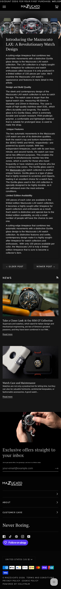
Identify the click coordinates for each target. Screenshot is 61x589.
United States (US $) (17, 559)
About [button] (6, 502)
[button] (30, 494)
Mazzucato (11, 577)
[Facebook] (4, 536)
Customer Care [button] (12, 512)
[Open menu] (7, 7)
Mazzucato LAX (18, 170)
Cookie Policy (30, 580)
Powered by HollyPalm (16, 584)
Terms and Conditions (40, 577)
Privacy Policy (11, 580)
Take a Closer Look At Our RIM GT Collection (28, 320)
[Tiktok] (10, 536)
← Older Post (14, 266)
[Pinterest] (16, 536)
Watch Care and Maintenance (19, 382)
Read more (8, 334)
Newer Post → (46, 266)
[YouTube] (28, 536)
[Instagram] (22, 536)
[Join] (54, 468)
